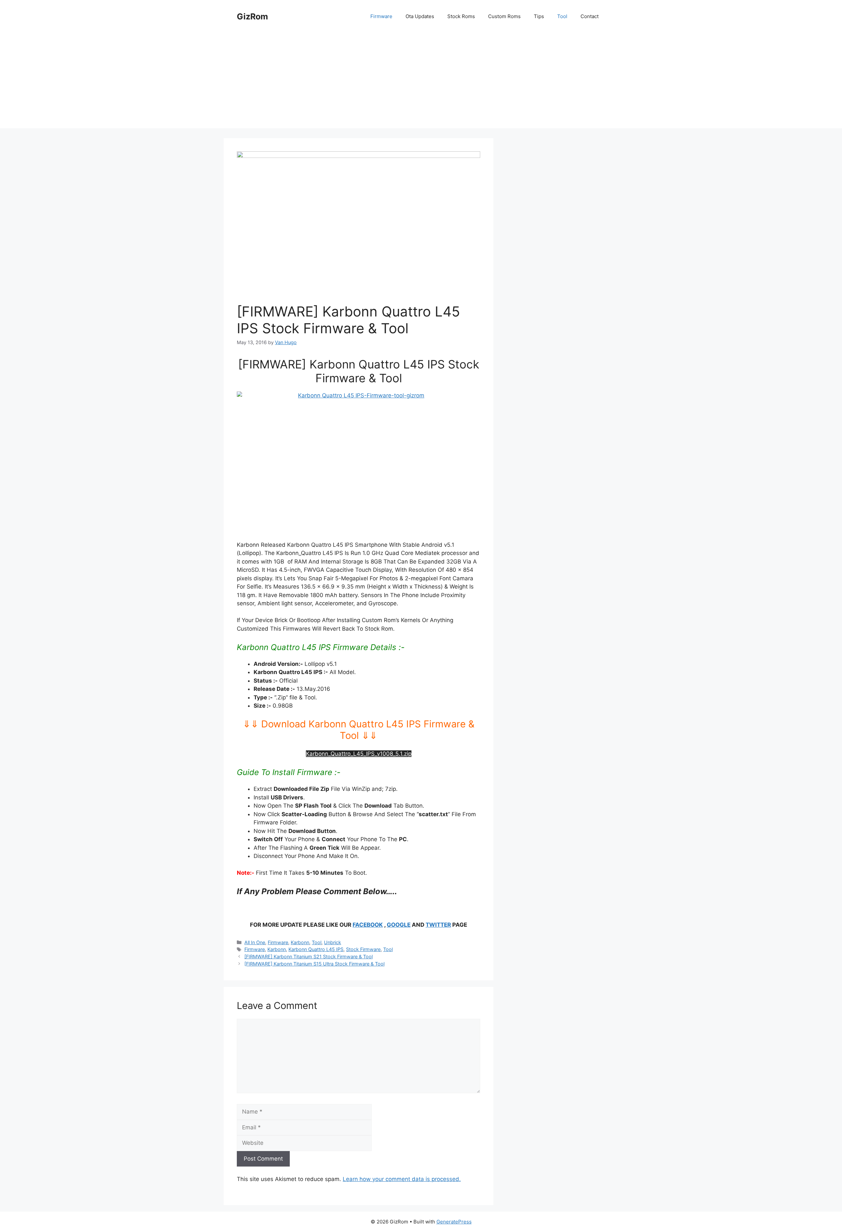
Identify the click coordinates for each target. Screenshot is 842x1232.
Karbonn (300, 942)
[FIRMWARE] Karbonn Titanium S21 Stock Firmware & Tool (308, 956)
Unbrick (332, 942)
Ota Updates (420, 16)
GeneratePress (454, 1222)
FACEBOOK (368, 924)
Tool (562, 16)
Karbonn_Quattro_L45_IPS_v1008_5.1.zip (358, 753)
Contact (590, 16)
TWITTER (438, 924)
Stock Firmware (363, 949)
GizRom (252, 16)
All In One (254, 942)
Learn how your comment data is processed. (402, 1179)
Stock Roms (461, 16)
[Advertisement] (421, 82)
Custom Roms (504, 16)
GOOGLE (398, 924)
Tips (539, 16)
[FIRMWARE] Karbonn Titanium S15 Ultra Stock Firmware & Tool (314, 964)
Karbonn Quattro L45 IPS (315, 949)
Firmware (381, 16)
